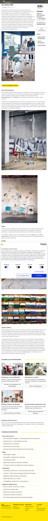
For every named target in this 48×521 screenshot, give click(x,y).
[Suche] (46, 2)
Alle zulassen (39, 275)
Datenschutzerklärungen (20, 259)
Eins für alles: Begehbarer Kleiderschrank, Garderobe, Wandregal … (18, 497)
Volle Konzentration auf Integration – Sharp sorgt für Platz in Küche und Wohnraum (21, 438)
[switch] (18, 267)
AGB (37, 506)
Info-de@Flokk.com (41, 22)
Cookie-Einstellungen (39, 271)
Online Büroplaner (42, 45)
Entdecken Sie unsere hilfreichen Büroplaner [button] (36, 412)
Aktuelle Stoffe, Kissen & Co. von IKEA (12, 478)
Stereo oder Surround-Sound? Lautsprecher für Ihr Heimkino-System (18, 449)
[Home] (8, 1)
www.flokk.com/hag (41, 24)
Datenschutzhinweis (41, 510)
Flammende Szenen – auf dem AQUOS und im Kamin (15, 441)
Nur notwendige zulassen (23, 275)
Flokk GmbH (40, 11)
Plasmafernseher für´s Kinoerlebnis (11, 443)
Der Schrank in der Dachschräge (10, 489)
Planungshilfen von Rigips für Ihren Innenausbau (14, 457)
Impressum (27, 508)
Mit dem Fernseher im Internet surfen (11, 446)
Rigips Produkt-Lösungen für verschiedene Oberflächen (15, 462)
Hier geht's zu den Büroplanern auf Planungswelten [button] (12, 385)
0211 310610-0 (42, 18)
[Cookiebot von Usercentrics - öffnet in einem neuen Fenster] (41, 244)
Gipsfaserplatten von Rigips (9, 454)
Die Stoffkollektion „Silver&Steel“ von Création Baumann (15, 481)
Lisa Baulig (4, 7)
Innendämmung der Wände (9, 459)
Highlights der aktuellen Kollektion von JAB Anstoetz (15, 476)
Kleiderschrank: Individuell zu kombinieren (12, 492)
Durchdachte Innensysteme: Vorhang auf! (12, 494)
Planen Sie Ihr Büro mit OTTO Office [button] (12, 413)
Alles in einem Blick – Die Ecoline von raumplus (14, 486)
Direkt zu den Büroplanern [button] (36, 386)
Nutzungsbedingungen (41, 508)
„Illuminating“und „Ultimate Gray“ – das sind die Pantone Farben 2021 (18, 470)
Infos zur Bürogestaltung (41, 42)
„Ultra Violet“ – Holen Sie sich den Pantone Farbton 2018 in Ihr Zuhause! (19, 473)
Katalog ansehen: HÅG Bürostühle (41, 37)
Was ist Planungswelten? (6, 507)
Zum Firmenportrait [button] (41, 29)
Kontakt (26, 510)
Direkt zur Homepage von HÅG (10, 85)
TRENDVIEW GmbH (29, 506)
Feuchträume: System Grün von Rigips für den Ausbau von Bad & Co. (18, 465)
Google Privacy (30, 259)
